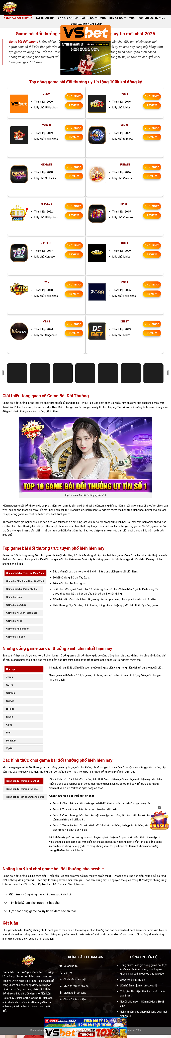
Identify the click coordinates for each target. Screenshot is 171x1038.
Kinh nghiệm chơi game (86, 24)
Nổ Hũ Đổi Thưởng (93, 18)
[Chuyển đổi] (6, 894)
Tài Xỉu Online (45, 18)
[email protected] (146, 985)
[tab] (24, 573)
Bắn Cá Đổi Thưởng (122, 18)
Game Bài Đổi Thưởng (18, 18)
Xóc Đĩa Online (68, 18)
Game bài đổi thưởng (23, 42)
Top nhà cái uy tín (150, 18)
